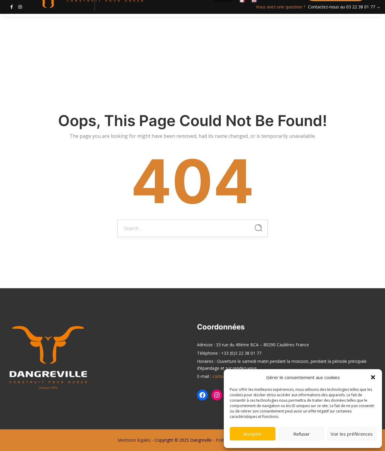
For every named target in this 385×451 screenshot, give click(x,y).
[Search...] (258, 228)
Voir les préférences (352, 434)
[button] (373, 377)
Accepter (252, 434)
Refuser (301, 434)
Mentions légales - (135, 440)
